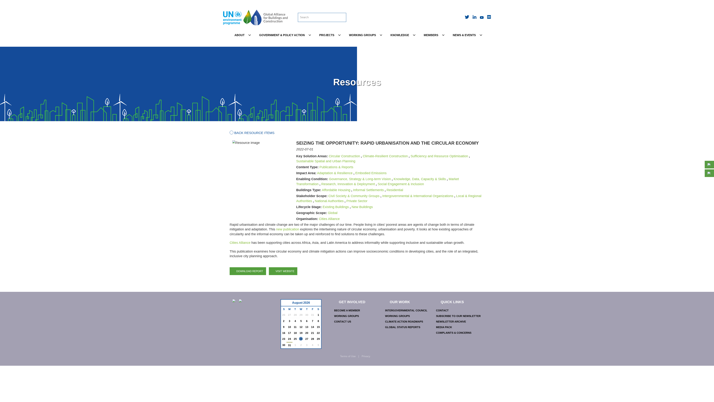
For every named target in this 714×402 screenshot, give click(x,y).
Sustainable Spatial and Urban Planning (325, 161)
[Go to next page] (317, 304)
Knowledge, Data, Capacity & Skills (420, 179)
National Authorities (329, 201)
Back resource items (254, 133)
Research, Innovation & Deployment (348, 184)
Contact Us (342, 321)
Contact (442, 310)
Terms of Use (348, 356)
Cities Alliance (329, 219)
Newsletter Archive (451, 321)
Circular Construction (344, 156)
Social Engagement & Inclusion (401, 184)
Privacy (366, 356)
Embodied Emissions (371, 173)
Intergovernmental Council (406, 310)
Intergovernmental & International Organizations (417, 196)
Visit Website (285, 271)
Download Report (249, 271)
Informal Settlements (368, 190)
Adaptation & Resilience (335, 173)
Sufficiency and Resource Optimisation (439, 156)
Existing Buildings (336, 207)
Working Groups (346, 316)
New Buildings (362, 207)
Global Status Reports (402, 327)
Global (332, 213)
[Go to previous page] (285, 304)
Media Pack (444, 327)
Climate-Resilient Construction (385, 156)
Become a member (347, 310)
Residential (395, 190)
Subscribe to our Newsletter (458, 316)
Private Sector (356, 201)
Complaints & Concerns (453, 332)
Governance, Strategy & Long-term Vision (360, 179)
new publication (287, 229)
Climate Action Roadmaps (404, 321)
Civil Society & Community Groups (353, 196)
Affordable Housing (336, 190)
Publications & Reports (336, 167)
